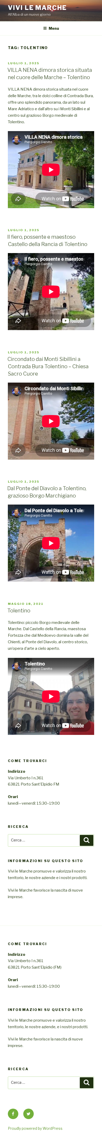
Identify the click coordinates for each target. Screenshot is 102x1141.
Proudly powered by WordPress (35, 1128)
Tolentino (18, 610)
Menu (54, 28)
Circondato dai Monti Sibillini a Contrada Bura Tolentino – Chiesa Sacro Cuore (48, 366)
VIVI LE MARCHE (37, 7)
